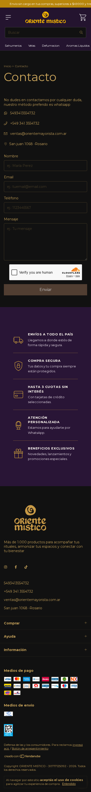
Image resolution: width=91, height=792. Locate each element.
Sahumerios (13, 45)
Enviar (46, 289)
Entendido (69, 784)
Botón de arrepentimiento (30, 748)
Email (8, 177)
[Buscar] (81, 32)
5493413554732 (22, 113)
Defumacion (50, 45)
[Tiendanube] (22, 757)
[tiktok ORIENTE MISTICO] (26, 567)
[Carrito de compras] (82, 17)
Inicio (7, 66)
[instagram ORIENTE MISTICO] (5, 567)
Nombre (11, 156)
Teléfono (11, 198)
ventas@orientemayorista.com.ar (38, 133)
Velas (31, 45)
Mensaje (11, 219)
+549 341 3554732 (24, 123)
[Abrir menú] (8, 17)
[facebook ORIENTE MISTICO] (15, 567)
